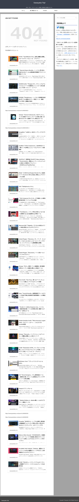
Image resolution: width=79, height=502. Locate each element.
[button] (76, 17)
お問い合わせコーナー (70, 53)
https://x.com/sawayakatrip (63, 38)
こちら (60, 65)
